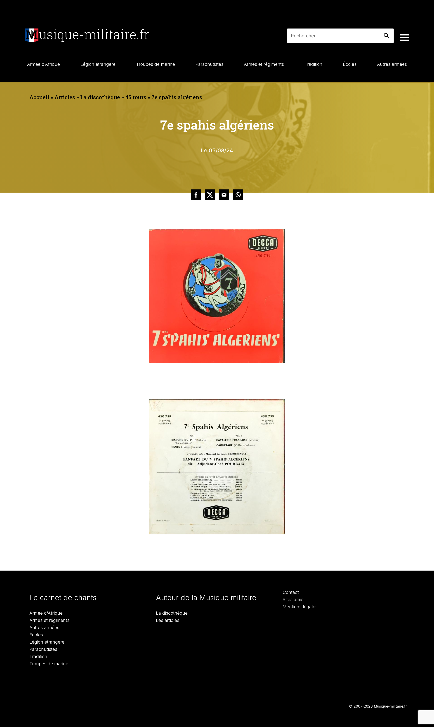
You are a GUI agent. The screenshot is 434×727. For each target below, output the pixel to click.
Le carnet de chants (63, 597)
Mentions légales (300, 606)
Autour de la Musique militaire (206, 597)
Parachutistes (43, 649)
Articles (64, 97)
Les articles (167, 620)
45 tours (135, 97)
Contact (291, 592)
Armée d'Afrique (46, 613)
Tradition (38, 656)
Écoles (36, 634)
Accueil (39, 97)
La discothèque (100, 97)
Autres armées (44, 627)
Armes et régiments (49, 620)
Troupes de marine (48, 663)
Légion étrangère (46, 642)
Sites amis (293, 599)
